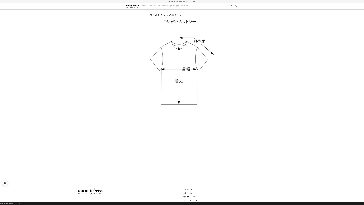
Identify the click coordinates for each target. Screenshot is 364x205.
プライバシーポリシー (191, 200)
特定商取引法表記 (189, 197)
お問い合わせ (188, 193)
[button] (5, 183)
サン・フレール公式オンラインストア (11, 203)
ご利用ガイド (188, 190)
